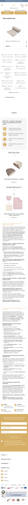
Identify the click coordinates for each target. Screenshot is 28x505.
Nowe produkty (14, 187)
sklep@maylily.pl (7, 411)
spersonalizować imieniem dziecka (11, 289)
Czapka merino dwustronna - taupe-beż (14, 179)
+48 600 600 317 (21, 406)
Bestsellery (14, 153)
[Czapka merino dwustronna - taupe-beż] (14, 168)
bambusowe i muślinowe (14, 372)
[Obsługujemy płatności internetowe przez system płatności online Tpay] (14, 485)
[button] (2, 35)
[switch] (3, 496)
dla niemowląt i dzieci (13, 364)
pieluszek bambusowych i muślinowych (12, 317)
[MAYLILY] (14, 5)
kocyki (5, 252)
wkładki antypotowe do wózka (11, 340)
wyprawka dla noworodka (8, 283)
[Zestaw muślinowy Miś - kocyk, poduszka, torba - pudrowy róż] (14, 203)
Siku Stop (13, 336)
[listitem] (14, 35)
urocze (10, 344)
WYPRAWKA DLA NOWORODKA (7, 13)
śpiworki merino (14, 272)
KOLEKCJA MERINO (21, 12)
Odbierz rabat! (14, 437)
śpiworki (9, 252)
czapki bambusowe (16, 252)
